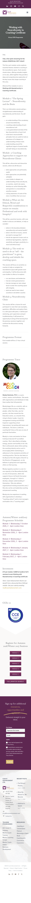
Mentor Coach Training (7, 834)
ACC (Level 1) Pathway (7, 829)
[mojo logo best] (11, 382)
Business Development (7, 848)
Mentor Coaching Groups (8, 839)
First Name (9, 727)
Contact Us (9, 816)
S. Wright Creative (18, 868)
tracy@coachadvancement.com (15, 2)
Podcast (21, 829)
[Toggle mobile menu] (27, 12)
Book (22, 834)
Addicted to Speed (21, 805)
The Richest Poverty (21, 784)
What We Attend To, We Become (22, 795)
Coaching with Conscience (21, 839)
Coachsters (20, 843)
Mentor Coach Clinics (7, 843)
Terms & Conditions (17, 870)
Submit (9, 762)
